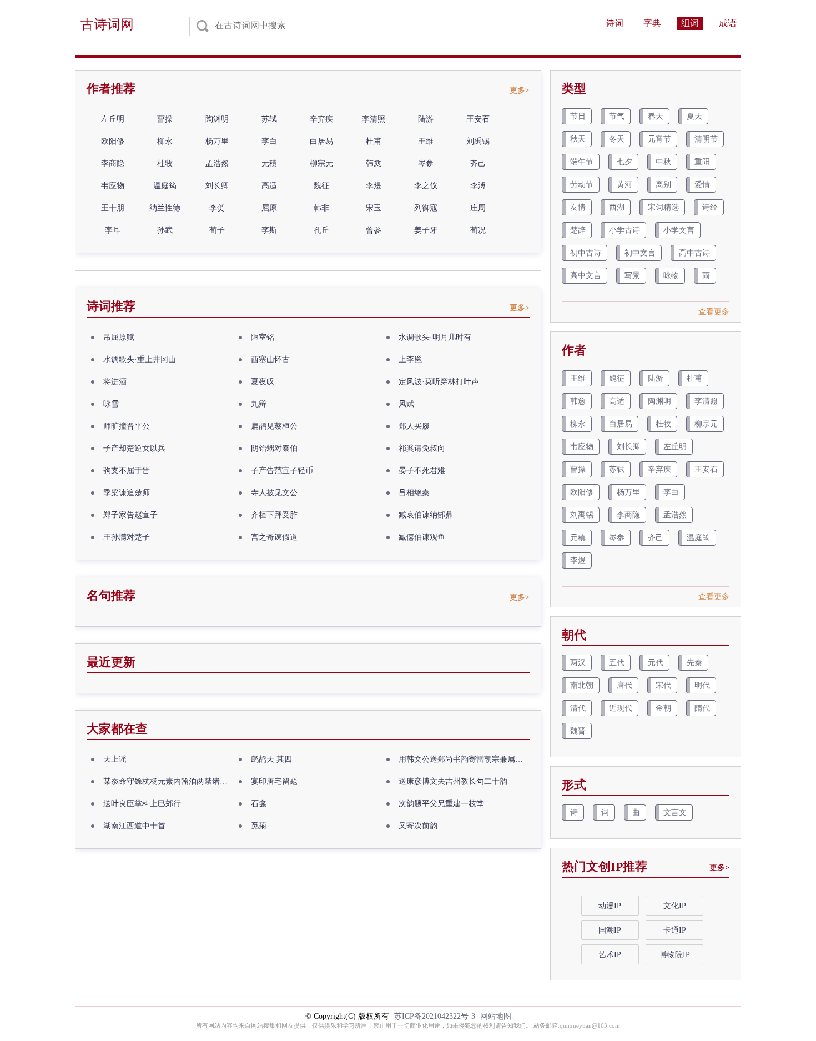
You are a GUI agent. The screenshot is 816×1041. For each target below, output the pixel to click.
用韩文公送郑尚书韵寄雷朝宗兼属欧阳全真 (464, 759)
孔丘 (321, 230)
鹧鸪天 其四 (271, 759)
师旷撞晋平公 (126, 426)
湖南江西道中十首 (134, 826)
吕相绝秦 (414, 493)
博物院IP (674, 955)
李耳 (112, 230)
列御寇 (425, 208)
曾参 (373, 230)
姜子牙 (425, 230)
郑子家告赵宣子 (130, 515)
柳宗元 (321, 163)
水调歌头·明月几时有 (435, 337)
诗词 (614, 23)
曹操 (165, 119)
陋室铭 (262, 337)
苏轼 (269, 119)
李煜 (373, 186)
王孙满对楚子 (126, 537)
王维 (426, 141)
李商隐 (112, 163)
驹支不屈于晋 (126, 470)
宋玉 (373, 208)
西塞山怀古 (270, 359)
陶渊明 (217, 119)
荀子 (217, 230)
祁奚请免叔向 (422, 448)
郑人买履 (414, 426)
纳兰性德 (164, 208)
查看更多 (713, 312)
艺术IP (609, 955)
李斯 (269, 230)
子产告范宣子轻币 (282, 470)
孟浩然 (217, 163)
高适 (269, 186)
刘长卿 (217, 186)
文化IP (674, 906)
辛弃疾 (321, 119)
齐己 (478, 163)
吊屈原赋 (118, 337)
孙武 (165, 230)
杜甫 (373, 141)
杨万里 (217, 141)
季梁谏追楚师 (126, 493)
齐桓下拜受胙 (274, 515)
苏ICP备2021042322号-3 (434, 1016)
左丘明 (112, 119)
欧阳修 (112, 141)
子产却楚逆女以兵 (134, 448)
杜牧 (165, 163)
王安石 (478, 119)
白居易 (321, 141)
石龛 (258, 803)
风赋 (406, 404)
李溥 (478, 186)
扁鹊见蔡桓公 (274, 426)
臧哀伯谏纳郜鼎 (426, 515)
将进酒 (115, 382)
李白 (269, 141)
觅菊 (258, 826)
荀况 (478, 230)
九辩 (258, 404)
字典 (652, 23)
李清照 (373, 119)
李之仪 (425, 186)
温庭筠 (165, 186)
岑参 (426, 163)
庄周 (478, 208)
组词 (690, 23)
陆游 (426, 119)
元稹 (269, 163)
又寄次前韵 (418, 826)
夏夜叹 (262, 382)
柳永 (165, 141)
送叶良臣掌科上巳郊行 (142, 803)
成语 (728, 23)
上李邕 (410, 359)
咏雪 (111, 404)
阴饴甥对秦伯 (274, 448)
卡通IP (674, 930)
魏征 (321, 186)
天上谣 (115, 759)
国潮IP (609, 930)
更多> (520, 90)
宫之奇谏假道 (274, 537)
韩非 (321, 208)
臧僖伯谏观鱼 (422, 537)
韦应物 (112, 186)
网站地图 (495, 1016)
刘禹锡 (478, 141)
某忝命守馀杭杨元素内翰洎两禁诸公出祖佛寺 (168, 781)
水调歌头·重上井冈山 (139, 359)
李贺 (217, 208)
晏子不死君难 (422, 470)
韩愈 (373, 163)
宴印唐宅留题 (274, 781)
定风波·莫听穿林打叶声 (439, 382)
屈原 (269, 208)
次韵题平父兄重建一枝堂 (441, 803)
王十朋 (112, 208)
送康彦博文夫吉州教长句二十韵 (453, 781)
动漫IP (609, 906)
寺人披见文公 (274, 493)
